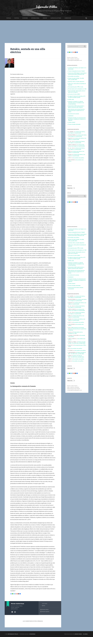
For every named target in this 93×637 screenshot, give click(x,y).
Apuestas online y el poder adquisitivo (76, 81)
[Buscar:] (76, 46)
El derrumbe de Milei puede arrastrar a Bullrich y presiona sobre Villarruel (76, 106)
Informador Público (46, 6)
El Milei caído (71, 99)
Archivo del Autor (12, 612)
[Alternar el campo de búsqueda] (86, 18)
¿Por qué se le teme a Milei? (74, 94)
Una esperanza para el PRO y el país (75, 86)
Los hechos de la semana (73, 113)
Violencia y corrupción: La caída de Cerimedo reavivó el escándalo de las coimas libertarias (76, 103)
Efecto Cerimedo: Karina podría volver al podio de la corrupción (76, 91)
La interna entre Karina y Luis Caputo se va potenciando (76, 132)
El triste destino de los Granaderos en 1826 (77, 88)
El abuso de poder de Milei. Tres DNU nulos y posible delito (76, 79)
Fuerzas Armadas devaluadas (74, 124)
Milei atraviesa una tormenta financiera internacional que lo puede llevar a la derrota (76, 110)
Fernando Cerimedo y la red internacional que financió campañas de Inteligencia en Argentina (77, 119)
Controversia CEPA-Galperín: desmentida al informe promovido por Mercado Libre (77, 74)
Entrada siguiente (45, 611)
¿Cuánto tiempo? (71, 122)
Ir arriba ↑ (85, 634)
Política (16, 18)
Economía (25, 18)
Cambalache (70, 115)
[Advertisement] (46, 30)
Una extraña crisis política (73, 76)
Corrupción (68, 18)
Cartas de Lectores (55, 18)
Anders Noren (78, 634)
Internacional (35, 18)
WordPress (32, 634)
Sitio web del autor (15, 612)
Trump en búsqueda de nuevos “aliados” (76, 71)
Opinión (45, 18)
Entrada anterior (45, 609)
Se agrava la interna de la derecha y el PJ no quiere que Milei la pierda (76, 97)
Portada (8, 18)
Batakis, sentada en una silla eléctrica (27, 50)
